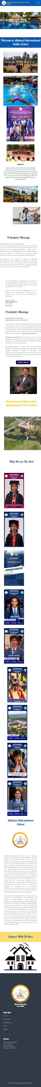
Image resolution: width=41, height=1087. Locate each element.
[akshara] (15, 3)
